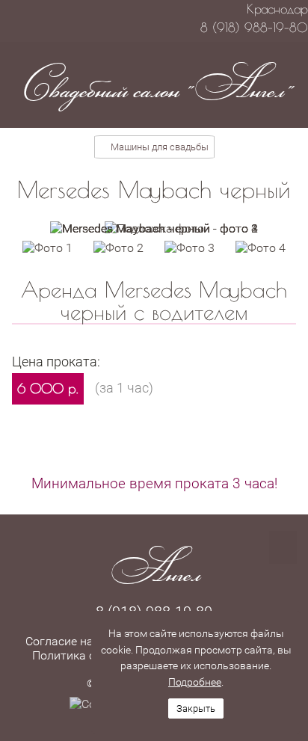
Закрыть (195, 708)
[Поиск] (283, 547)
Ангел (154, 567)
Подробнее (194, 682)
